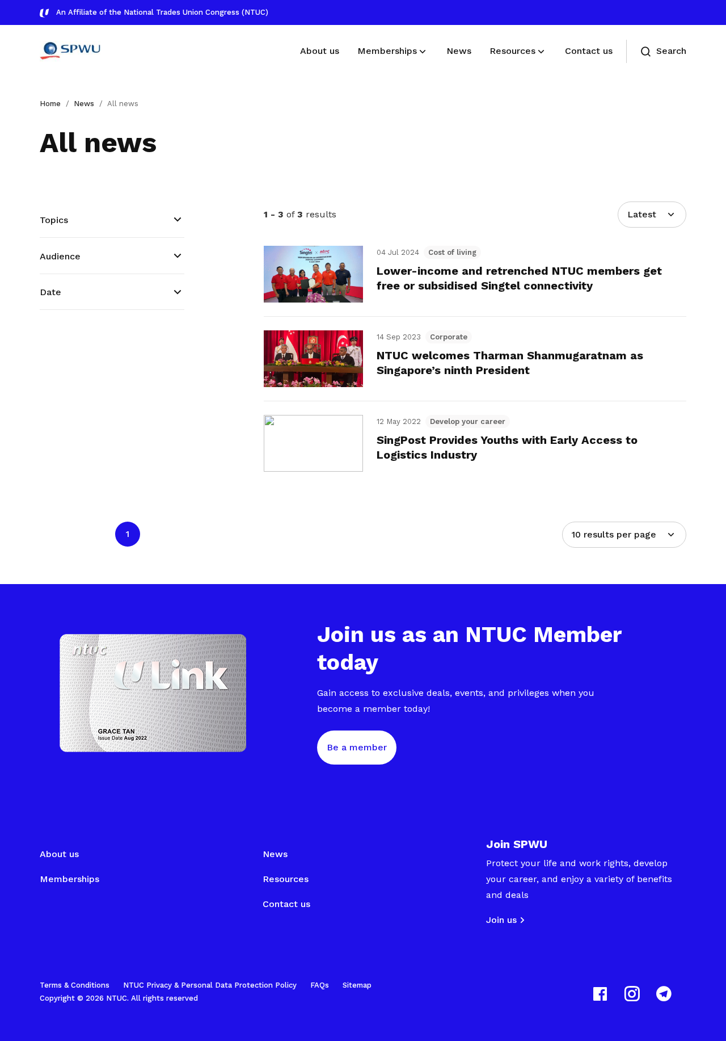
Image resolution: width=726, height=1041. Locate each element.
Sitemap (357, 985)
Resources (286, 879)
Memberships (69, 879)
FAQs (319, 985)
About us (59, 854)
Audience (60, 256)
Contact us (286, 904)
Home (50, 103)
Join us (501, 919)
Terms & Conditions (74, 985)
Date (50, 292)
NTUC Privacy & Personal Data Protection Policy (210, 985)
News (84, 103)
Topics (54, 220)
